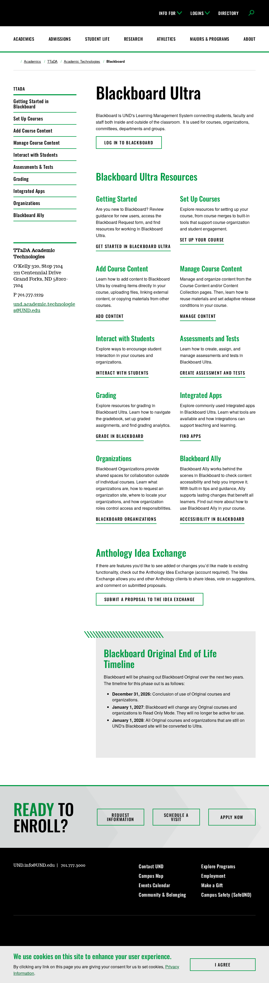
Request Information (120, 817)
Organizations (26, 202)
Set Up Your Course (202, 239)
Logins (197, 13)
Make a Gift (212, 885)
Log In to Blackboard (128, 142)
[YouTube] (55, 880)
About (250, 39)
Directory (228, 13)
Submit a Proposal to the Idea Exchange (149, 599)
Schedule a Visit (176, 817)
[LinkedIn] (42, 880)
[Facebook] (29, 880)
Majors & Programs (209, 39)
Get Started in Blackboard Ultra (133, 246)
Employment (213, 875)
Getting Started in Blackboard (31, 104)
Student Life (97, 39)
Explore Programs (218, 866)
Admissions (60, 39)
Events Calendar (154, 885)
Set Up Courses (28, 118)
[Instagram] (17, 880)
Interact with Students (35, 154)
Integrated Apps (29, 190)
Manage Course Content (36, 142)
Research (133, 39)
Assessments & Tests (33, 166)
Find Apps (190, 436)
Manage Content (198, 316)
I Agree (235, 964)
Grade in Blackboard (120, 436)
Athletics (166, 39)
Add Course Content (32, 130)
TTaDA (52, 61)
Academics (23, 39)
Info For (167, 13)
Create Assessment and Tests (212, 373)
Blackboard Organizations (126, 519)
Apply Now (231, 817)
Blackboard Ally (28, 215)
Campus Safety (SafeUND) (226, 894)
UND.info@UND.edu (34, 865)
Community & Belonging (162, 894)
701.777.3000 (73, 865)
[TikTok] (67, 880)
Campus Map (151, 875)
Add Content (110, 316)
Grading (21, 178)
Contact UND (151, 866)
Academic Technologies (82, 61)
